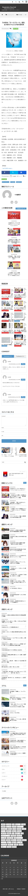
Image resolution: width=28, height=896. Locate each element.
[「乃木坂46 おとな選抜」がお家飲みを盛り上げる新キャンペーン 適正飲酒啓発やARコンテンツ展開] (14, 235)
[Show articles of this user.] (8, 194)
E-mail (3, 431)
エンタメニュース (17, 212)
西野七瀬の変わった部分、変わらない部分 (10, 666)
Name (3, 427)
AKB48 (14, 828)
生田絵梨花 (13, 835)
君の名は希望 (4, 844)
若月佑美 (3, 840)
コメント (20, 176)
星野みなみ (14, 840)
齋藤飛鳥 (9, 833)
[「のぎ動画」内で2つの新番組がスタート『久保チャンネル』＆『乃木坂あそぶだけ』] (14, 268)
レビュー (12, 779)
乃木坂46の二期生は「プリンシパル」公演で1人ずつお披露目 (18, 562)
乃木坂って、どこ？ (18, 837)
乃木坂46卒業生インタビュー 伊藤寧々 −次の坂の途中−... (18, 754)
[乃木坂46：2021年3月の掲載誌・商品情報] (18, 317)
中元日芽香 (9, 824)
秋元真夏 (24, 828)
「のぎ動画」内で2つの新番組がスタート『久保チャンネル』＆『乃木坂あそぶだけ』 (14, 274)
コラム (12, 769)
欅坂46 (10, 828)
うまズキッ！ (20, 826)
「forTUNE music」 (7, 168)
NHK (22, 833)
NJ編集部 (14, 176)
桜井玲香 (14, 846)
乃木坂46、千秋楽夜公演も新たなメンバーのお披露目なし (18, 601)
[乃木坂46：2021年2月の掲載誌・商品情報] (6, 342)
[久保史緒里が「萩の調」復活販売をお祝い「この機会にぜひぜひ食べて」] (18, 327)
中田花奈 (9, 846)
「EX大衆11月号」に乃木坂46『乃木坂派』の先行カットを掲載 (18, 575)
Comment (3, 416)
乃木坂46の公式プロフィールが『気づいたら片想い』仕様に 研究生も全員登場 (14, 638)
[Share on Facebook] (12, 2)
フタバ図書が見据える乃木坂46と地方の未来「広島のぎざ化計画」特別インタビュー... (18, 734)
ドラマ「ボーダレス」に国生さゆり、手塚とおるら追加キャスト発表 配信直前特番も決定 (8, 330)
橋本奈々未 (17, 833)
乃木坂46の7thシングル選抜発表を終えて (10, 627)
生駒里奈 (3, 824)
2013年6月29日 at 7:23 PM (14, 379)
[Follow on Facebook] (16, 803)
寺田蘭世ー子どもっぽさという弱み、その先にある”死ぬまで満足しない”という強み (18, 582)
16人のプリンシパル (5, 835)
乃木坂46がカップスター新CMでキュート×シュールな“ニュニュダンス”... (18, 489)
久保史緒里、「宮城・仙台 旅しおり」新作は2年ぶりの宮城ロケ (14, 257)
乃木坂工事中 (10, 837)
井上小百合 (9, 826)
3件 (11, 28)
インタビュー (12, 776)
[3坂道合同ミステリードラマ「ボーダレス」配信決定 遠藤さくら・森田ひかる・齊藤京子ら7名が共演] (18, 339)
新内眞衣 (19, 828)
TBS (13, 824)
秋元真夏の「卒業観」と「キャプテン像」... (18, 692)
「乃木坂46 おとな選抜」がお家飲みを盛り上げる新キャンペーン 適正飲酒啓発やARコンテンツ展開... (18, 496)
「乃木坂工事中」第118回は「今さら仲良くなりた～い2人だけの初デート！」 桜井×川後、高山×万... (14, 672)
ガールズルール (6, 182)
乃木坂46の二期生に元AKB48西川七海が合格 (18, 537)
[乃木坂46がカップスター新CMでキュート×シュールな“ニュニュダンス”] (14, 218)
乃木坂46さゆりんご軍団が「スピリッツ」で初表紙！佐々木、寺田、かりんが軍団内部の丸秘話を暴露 (14, 644)
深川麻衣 (16, 844)
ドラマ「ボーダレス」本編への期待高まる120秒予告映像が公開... (18, 517)
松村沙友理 (19, 835)
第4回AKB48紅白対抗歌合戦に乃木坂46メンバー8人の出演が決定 (18, 550)
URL (2, 435)
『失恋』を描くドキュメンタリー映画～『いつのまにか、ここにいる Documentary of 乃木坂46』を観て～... (14, 706)
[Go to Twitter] (16, 202)
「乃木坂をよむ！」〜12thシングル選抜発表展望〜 (18, 569)
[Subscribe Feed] (19, 2)
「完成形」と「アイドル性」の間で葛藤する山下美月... (18, 720)
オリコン (3, 831)
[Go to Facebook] (12, 202)
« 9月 (2, 878)
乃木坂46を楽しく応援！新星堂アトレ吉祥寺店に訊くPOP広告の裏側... (18, 741)
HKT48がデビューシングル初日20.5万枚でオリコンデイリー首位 (18, 556)
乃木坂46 (13, 182)
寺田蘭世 (3, 826)
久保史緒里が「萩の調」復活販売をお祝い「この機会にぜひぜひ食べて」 (20, 330)
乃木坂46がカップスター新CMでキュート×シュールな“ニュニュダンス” (14, 224)
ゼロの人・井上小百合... (15, 712)
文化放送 (19, 831)
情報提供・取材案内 (21, 888)
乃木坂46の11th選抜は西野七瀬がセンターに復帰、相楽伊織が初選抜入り (14, 655)
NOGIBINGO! (4, 828)
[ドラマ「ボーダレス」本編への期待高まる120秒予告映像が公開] (6, 317)
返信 (24, 364)
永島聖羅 (21, 844)
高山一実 (9, 842)
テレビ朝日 (3, 837)
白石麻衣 (23, 824)
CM (13, 833)
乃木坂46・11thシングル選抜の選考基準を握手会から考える (14, 632)
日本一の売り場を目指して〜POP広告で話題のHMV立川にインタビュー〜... (18, 747)
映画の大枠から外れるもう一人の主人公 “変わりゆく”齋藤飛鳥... (18, 698)
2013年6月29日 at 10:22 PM (14, 397)
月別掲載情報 (4, 345)
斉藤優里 (8, 840)
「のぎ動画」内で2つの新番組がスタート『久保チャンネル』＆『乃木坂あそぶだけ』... (18, 510)
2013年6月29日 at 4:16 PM (14, 364)
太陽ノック (3, 846)
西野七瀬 (14, 842)
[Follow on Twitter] (16, 2)
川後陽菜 (19, 840)
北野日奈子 (10, 844)
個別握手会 (19, 182)
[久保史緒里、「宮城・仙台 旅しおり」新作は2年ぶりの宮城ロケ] (14, 251)
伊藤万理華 (3, 833)
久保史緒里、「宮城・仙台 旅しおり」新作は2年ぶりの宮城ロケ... (18, 503)
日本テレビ (18, 824)
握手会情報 (16, 28)
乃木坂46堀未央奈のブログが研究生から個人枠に (12, 650)
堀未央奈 (14, 831)
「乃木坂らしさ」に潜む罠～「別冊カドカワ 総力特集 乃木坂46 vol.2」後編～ (14, 661)
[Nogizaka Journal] (9, 9)
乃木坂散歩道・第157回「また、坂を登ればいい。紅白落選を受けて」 (14, 678)
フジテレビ (3, 842)
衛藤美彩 (24, 840)
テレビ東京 (20, 842)
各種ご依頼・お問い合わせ (8, 888)
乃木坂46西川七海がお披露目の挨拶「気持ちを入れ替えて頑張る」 (17, 543)
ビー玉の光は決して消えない (16, 588)
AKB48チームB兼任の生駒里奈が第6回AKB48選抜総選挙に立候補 (18, 531)
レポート (12, 772)
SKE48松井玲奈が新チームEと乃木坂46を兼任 (18, 595)
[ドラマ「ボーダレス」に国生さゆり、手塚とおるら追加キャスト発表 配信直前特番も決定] (6, 327)
